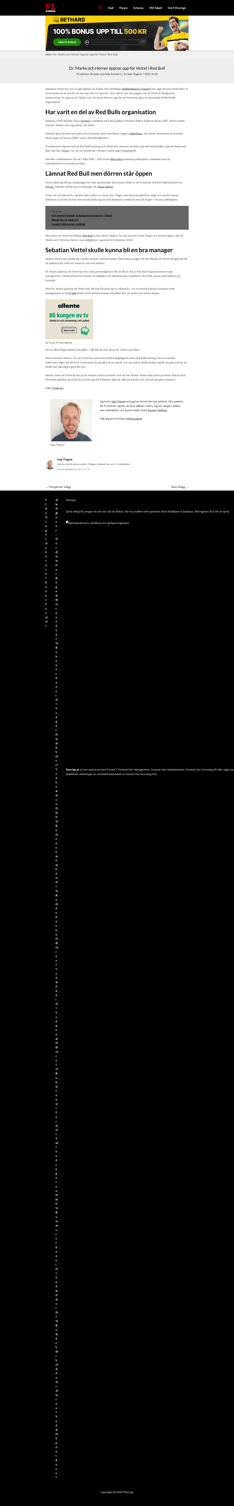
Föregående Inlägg (58, 486)
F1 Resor (46, 586)
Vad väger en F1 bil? (57, 1177)
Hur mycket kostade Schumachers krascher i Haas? (81, 215)
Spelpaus (187, 511)
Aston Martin (105, 186)
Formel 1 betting (157, 410)
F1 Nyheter (46, 552)
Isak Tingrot (118, 401)
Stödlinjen (173, 511)
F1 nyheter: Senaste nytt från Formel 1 (99, 74)
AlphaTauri (136, 133)
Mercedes (116, 159)
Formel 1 (86, 120)
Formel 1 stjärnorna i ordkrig (68, 224)
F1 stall (72, 293)
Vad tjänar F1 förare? (57, 1038)
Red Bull (87, 235)
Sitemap (71, 500)
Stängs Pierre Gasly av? (65, 219)
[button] (100, 8)
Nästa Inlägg (179, 486)
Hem (48, 54)
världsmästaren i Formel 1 (136, 88)
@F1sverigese (134, 418)
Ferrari (49, 186)
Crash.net (58, 388)
